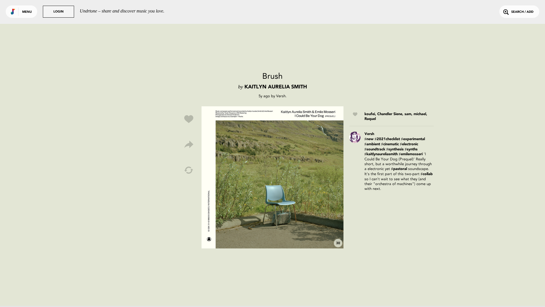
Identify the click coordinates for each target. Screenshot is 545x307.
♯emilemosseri (411, 154)
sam (407, 114)
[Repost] (189, 170)
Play (272, 177)
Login (58, 11)
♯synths (411, 149)
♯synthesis (395, 149)
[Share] (189, 144)
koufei (369, 114)
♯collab (427, 174)
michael (420, 114)
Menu (27, 12)
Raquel (370, 119)
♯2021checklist (387, 139)
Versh (281, 96)
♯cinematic (390, 144)
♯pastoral (399, 169)
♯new (369, 139)
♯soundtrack (374, 149)
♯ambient (372, 144)
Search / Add (522, 12)
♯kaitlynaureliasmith (381, 154)
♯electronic (409, 144)
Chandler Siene (389, 114)
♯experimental (413, 139)
